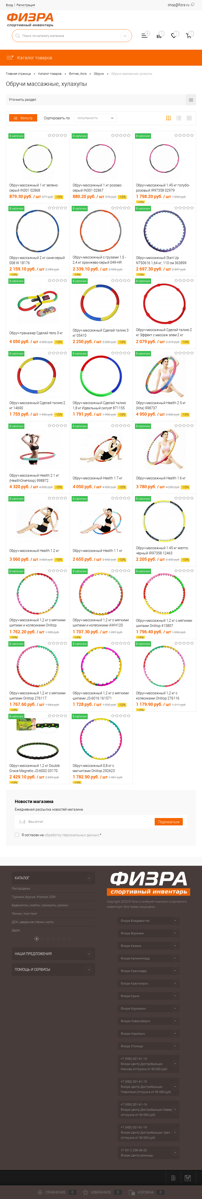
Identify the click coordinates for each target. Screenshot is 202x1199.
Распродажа (21, 888)
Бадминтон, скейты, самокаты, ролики (40, 905)
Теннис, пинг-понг (24, 913)
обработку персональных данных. (72, 835)
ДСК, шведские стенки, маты (33, 922)
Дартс (16, 930)
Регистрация (26, 5)
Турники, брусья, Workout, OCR (33, 897)
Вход (9, 5)
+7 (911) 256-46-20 (134, 1150)
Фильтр (26, 118)
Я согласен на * (61, 835)
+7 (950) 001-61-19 (134, 1059)
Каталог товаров (34, 57)
